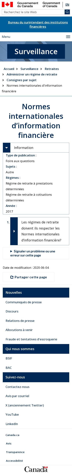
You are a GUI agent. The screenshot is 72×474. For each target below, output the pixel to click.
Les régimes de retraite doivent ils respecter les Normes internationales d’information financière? (41, 231)
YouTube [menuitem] (12, 414)
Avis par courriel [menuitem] (17, 396)
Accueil (9, 69)
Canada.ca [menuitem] (12, 435)
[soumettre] (67, 12)
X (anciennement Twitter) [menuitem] (25, 405)
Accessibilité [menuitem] (14, 460)
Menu (6, 37)
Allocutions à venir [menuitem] (19, 330)
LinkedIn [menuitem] (12, 424)
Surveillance (29, 69)
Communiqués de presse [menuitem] (24, 302)
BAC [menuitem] (9, 368)
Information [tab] (23, 147)
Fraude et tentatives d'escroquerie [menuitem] (31, 339)
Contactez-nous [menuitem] (17, 387)
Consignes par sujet (22, 80)
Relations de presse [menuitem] (20, 321)
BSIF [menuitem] (9, 358)
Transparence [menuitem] (15, 452)
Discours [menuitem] (12, 311)
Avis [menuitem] (8, 443)
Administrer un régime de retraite (32, 74)
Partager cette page (31, 277)
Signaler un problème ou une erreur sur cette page (32, 253)
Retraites (52, 69)
